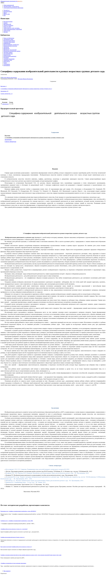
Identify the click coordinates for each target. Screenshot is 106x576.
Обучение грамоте (7, 52)
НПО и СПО (6, 14)
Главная (5, 22)
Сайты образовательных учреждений (12, 29)
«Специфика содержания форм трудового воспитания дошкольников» (13, 563)
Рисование (6, 57)
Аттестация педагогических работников (13, 7)
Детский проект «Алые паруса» (11, 6)
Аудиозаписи (6, 64)
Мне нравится (6, 571)
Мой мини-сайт (7, 24)
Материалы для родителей (9, 49)
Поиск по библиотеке (8, 38)
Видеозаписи (6, 65)
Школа (5, 12)
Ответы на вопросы (8, 25)
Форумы (5, 32)
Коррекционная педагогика (10, 46)
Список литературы (10, 141)
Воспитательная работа (9, 40)
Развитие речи (7, 55)
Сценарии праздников (8, 59)
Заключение (8, 139)
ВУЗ (4, 15)
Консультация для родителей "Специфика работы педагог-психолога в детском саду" (16, 546)
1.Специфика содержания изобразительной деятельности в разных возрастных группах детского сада (34, 137)
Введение (7, 135)
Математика (6, 48)
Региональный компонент (9, 56)
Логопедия (6, 47)
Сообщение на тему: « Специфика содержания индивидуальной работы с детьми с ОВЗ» (17, 520)
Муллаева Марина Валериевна (25, 79)
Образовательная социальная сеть (11, 1)
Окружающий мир (8, 53)
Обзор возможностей (8, 5)
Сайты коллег (6, 30)
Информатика (6, 43)
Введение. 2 (3, 86)
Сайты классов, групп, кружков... (11, 28)
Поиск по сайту (7, 26)
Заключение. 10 (4, 91)
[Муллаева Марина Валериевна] (9, 77)
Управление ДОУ (7, 60)
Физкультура (6, 61)
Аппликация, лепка (8, 39)
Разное (5, 62)
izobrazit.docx (5, 104)
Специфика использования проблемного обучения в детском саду (13, 537)
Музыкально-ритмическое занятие (11, 51)
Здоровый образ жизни (9, 42)
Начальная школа (7, 11)
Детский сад (6, 10)
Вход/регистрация (7, 21)
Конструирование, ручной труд (11, 44)
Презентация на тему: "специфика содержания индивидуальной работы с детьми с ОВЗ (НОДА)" (18, 511)
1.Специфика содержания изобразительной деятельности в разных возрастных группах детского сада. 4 (26, 88)
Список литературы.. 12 (6, 93)
